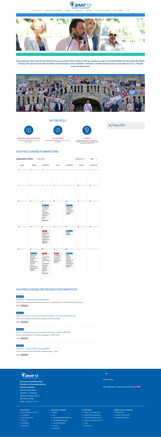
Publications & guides (102, 10)
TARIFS (86, 423)
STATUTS (24, 420)
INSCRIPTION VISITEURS (122, 415)
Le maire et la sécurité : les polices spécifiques (57, 258)
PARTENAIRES (26, 423)
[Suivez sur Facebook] (106, 373)
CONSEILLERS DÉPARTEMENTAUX (62, 417)
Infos (18, 306)
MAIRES (55, 412)
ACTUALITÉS (25, 415)
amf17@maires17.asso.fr (31, 401)
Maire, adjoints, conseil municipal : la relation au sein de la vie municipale (69, 260)
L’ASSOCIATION (36, 10)
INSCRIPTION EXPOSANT (122, 417)
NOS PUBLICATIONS (27, 417)
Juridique (89, 10)
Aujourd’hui (40, 159)
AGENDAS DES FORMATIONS (92, 415)
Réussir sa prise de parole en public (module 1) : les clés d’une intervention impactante (34, 261)
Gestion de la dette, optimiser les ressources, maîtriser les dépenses (46, 237)
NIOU (115, 387)
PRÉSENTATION (119, 412)
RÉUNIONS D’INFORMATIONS (92, 417)
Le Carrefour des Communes (53, 10)
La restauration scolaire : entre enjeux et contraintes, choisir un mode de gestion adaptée (46, 263)
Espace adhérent (118, 10)
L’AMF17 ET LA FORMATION (92, 412)
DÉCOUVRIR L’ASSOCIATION (30, 412)
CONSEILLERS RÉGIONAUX (60, 420)
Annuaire (68, 10)
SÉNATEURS (56, 428)
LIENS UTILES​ (25, 425)
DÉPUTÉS (55, 425)
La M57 (68, 233)
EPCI (54, 415)
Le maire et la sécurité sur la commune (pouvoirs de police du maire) (45, 212)
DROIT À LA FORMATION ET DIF (93, 420)
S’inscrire (24, 306)
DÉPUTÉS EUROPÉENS (59, 423)
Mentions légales (108, 379)
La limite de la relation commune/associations (69, 209)
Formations (78, 10)
